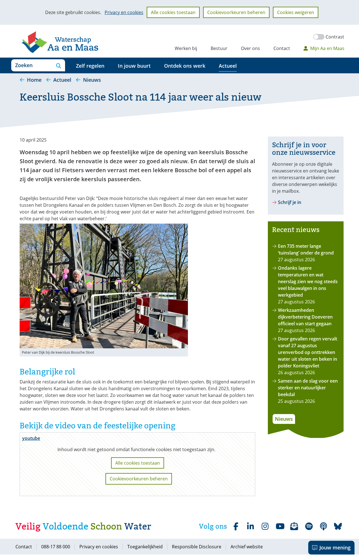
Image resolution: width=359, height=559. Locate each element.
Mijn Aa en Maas (327, 48)
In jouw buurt (134, 65)
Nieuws (284, 418)
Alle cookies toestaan (173, 12)
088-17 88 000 (55, 547)
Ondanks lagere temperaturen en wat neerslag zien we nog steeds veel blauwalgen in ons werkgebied (308, 281)
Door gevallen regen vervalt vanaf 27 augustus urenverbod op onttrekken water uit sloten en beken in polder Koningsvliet (307, 352)
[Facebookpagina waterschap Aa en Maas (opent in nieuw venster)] (235, 526)
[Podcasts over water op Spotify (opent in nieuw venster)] (323, 526)
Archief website (247, 547)
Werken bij (186, 48)
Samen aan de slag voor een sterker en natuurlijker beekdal (308, 387)
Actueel (228, 65)
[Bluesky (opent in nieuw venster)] (338, 526)
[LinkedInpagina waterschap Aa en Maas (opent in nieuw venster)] (250, 526)
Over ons (250, 48)
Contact (281, 48)
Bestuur (219, 48)
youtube (31, 438)
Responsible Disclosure (196, 547)
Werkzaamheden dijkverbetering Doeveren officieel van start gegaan (305, 317)
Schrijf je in (289, 202)
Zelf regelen (90, 65)
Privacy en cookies (124, 12)
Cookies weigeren (295, 12)
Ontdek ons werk (184, 65)
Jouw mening (335, 547)
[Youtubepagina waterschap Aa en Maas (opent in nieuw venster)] (279, 526)
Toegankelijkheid (145, 547)
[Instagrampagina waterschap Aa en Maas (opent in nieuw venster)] (265, 526)
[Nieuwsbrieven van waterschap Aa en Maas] (294, 526)
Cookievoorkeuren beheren (236, 12)
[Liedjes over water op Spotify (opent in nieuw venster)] (308, 526)
